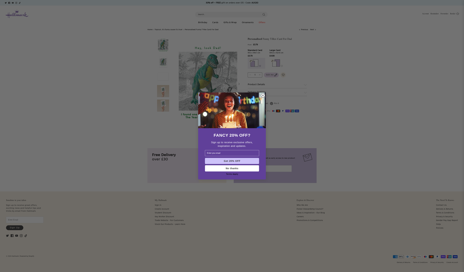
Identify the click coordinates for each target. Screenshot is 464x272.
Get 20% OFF (232, 161)
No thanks (232, 168)
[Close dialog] (263, 95)
